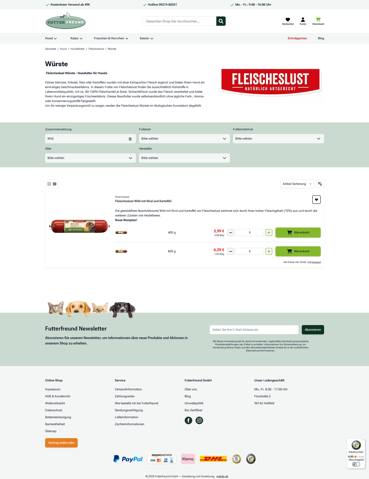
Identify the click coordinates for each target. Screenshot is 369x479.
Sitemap (50, 431)
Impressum (52, 389)
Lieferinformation (126, 417)
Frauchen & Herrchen (109, 38)
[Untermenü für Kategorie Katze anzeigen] (81, 38)
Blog (321, 38)
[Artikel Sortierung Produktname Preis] (297, 184)
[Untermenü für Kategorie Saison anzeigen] (152, 38)
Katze (74, 38)
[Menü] (362, 440)
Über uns (191, 389)
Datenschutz (53, 410)
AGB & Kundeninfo (57, 396)
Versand (316, 262)
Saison (144, 38)
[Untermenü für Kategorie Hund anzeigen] (55, 38)
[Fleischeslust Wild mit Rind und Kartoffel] (79, 226)
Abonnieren (313, 329)
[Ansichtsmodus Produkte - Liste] (49, 184)
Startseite (50, 48)
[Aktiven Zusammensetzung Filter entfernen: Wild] (130, 139)
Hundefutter (78, 48)
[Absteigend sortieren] (320, 184)
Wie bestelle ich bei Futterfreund (136, 403)
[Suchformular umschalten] (221, 21)
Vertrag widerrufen (61, 443)
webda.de (222, 476)
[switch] (356, 464)
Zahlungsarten (125, 396)
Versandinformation (128, 389)
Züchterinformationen (129, 424)
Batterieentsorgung (58, 417)
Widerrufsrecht (55, 403)
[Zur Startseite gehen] (65, 21)
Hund (49, 38)
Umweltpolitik (194, 403)
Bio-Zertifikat (193, 410)
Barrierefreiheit (55, 424)
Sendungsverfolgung (129, 410)
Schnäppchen (297, 38)
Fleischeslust (96, 48)
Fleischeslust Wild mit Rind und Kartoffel (143, 201)
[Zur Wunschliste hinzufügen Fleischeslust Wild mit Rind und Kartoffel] (316, 199)
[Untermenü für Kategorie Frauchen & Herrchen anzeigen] (127, 38)
